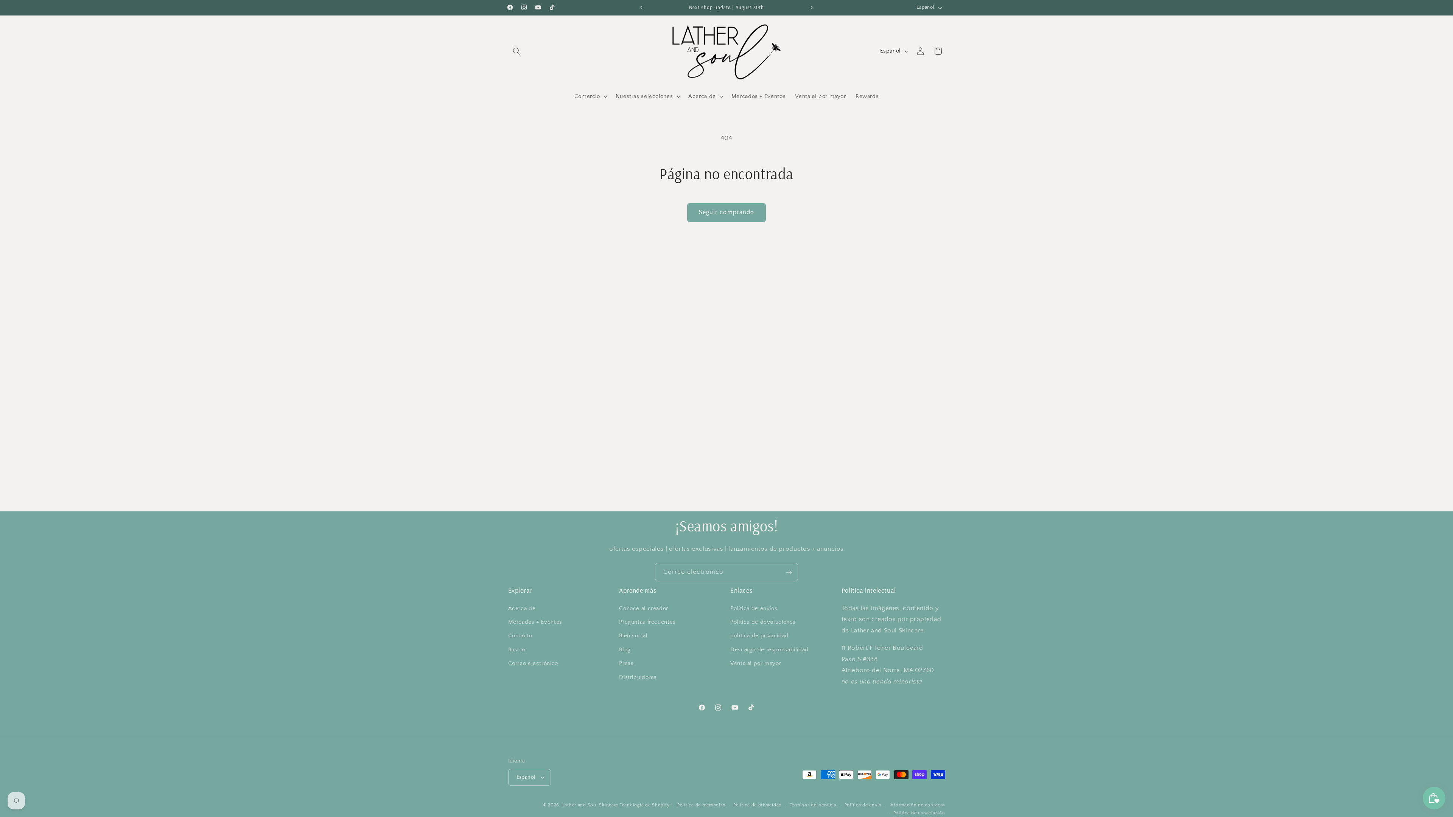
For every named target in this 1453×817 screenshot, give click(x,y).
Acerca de (522, 609)
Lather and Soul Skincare (590, 805)
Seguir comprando (726, 212)
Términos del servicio (813, 805)
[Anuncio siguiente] (811, 7)
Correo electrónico (533, 663)
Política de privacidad (757, 805)
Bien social (633, 636)
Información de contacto (917, 805)
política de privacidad (759, 636)
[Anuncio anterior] (641, 7)
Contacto (520, 636)
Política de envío (863, 805)
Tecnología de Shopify (644, 805)
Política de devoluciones (763, 622)
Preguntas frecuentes (647, 622)
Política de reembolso (701, 805)
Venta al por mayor (755, 663)
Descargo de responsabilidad (769, 650)
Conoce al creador (643, 609)
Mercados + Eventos (535, 622)
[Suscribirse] (789, 572)
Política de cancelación (919, 813)
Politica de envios (753, 609)
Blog (625, 650)
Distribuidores (638, 677)
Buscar (517, 650)
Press (626, 663)
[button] (517, 51)
